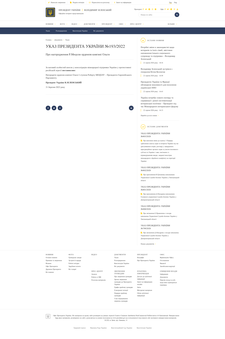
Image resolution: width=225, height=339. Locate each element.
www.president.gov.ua (120, 318)
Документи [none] (90, 24)
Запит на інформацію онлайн (144, 283)
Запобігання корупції (167, 266)
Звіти (139, 287)
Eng (175, 2)
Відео (94, 254)
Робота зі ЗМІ (96, 277)
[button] (146, 9)
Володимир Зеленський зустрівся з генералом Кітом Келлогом (156, 70)
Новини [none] (50, 24)
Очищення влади (168, 271)
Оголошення (164, 260)
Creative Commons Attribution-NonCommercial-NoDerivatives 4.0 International (141, 315)
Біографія (140, 257)
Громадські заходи (75, 257)
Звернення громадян (119, 272)
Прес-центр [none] (136, 24)
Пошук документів (148, 244)
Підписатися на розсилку (101, 2)
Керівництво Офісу (167, 257)
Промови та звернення (54, 260)
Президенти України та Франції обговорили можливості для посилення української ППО (158, 84)
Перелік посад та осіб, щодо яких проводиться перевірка (168, 282)
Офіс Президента (52, 266)
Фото (71, 254)
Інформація (164, 274)
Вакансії (163, 263)
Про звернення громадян (123, 276)
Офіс (162, 254)
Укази (48, 31)
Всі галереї (72, 269)
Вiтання (48, 263)
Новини (49, 254)
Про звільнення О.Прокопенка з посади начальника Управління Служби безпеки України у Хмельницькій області (159, 216)
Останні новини (51, 257)
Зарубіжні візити (75, 266)
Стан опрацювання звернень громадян (121, 299)
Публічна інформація (143, 272)
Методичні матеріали (144, 290)
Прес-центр (97, 271)
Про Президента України (146, 260)
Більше (171, 24)
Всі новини (50, 272)
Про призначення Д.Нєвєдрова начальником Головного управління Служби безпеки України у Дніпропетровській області (158, 197)
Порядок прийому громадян (120, 294)
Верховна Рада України (98, 328)
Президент (142, 254)
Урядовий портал (79, 328)
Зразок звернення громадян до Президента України (123, 281)
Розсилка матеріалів (98, 280)
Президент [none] (107, 24)
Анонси (94, 274)
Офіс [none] (121, 24)
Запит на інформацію (123, 2)
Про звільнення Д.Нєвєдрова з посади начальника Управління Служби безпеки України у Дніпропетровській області (160, 235)
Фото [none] (63, 24)
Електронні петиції (121, 290)
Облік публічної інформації (143, 294)
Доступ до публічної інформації (144, 277)
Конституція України (80, 31)
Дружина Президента (53, 269)
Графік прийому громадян (123, 287)
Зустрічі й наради (75, 260)
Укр (170, 2)
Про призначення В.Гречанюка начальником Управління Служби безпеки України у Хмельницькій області (160, 177)
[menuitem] (52, 24)
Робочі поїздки (74, 263)
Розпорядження (61, 31)
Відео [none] (75, 24)
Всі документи (98, 31)
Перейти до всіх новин (149, 115)
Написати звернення (58, 2)
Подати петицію (78, 2)
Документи (58, 40)
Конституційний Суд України (121, 328)
